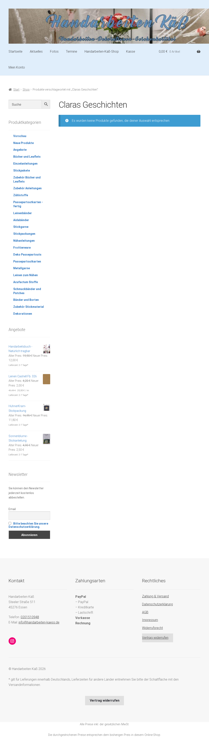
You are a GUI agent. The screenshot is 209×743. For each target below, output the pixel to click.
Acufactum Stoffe (25, 282)
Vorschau (19, 136)
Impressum (150, 620)
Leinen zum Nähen (25, 275)
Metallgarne (21, 268)
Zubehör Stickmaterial (28, 306)
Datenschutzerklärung (157, 604)
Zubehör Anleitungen (27, 188)
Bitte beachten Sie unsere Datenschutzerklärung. (28, 525)
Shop (26, 89)
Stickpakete (21, 170)
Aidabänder (21, 220)
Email (12, 509)
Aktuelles (36, 51)
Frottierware (22, 247)
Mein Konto (17, 67)
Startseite (15, 51)
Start (16, 89)
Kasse (130, 51)
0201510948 (30, 617)
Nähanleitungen (24, 240)
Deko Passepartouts (27, 254)
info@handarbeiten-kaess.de (39, 622)
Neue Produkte (23, 143)
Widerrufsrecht (152, 628)
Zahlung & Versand (155, 596)
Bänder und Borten (26, 299)
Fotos (54, 51)
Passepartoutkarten (27, 261)
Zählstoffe (20, 195)
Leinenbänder (22, 213)
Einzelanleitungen (25, 163)
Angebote (20, 149)
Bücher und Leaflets (27, 156)
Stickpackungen (24, 233)
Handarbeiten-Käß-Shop (101, 51)
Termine (71, 51)
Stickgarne (20, 226)
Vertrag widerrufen (155, 638)
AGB (145, 612)
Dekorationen (22, 313)
